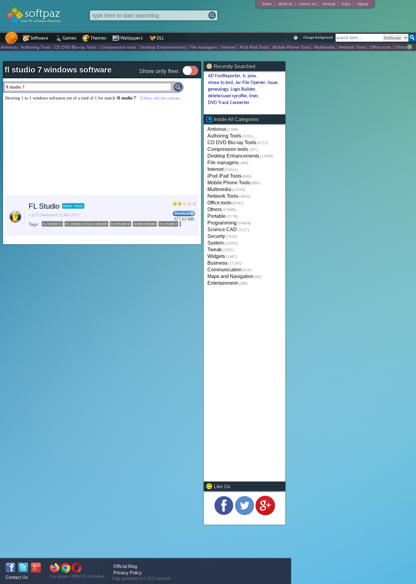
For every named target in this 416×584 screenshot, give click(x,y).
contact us (307, 4)
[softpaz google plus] (36, 571)
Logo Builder (243, 89)
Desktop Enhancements (163, 47)
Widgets (216, 256)
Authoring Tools (36, 47)
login (346, 4)
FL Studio (44, 206)
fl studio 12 (52, 224)
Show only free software (162, 98)
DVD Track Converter (228, 102)
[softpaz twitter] (23, 571)
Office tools (380, 47)
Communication (224, 269)
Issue (272, 82)
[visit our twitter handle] (244, 513)
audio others (145, 224)
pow (252, 76)
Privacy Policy (127, 572)
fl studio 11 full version (86, 224)
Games (69, 38)
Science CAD (222, 229)
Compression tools (118, 47)
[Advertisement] (102, 147)
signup (362, 4)
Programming (222, 222)
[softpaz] (2, 41)
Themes (98, 38)
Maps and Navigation (230, 276)
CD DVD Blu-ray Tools (75, 47)
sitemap (328, 4)
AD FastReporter (224, 76)
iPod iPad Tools (254, 47)
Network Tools (352, 47)
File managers (203, 47)
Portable (216, 216)
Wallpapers (131, 38)
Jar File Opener (250, 82)
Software (39, 38)
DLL (160, 38)
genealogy (218, 89)
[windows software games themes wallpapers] (36, 28)
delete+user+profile (227, 96)
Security (216, 236)
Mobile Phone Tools (291, 47)
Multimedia (324, 47)
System (215, 242)
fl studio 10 (120, 224)
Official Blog (125, 566)
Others (401, 47)
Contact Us (16, 577)
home (267, 4)
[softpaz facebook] (10, 571)
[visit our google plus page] (265, 513)
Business (217, 263)
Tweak (214, 249)
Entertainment (222, 283)
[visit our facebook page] (224, 513)
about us (285, 4)
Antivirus (9, 47)
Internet (228, 47)
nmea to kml (220, 82)
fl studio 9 (168, 224)
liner (253, 96)
